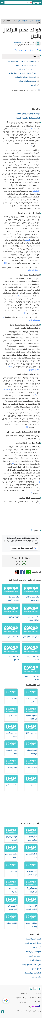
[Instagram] (30, 988)
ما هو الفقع (36, 968)
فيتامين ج (30, 128)
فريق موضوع (23, 1001)
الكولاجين (7, 389)
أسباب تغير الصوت (34, 955)
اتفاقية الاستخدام (35, 997)
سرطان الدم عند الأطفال (32, 943)
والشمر (37, 481)
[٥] (25, 313)
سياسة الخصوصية (21, 997)
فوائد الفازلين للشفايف (32, 972)
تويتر (17, 572)
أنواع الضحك (37, 947)
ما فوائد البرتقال (34, 270)
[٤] (5, 263)
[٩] (27, 427)
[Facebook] (39, 988)
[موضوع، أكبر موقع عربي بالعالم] (37, 3)
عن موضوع (23, 993)
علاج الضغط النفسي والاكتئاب (30, 964)
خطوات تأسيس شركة (33, 951)
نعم (24, 563)
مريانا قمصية (17, 42)
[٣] (6, 263)
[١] (31, 146)
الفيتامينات (36, 191)
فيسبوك (22, 572)
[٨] (22, 400)
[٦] (24, 313)
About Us (38, 1001)
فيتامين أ (17, 295)
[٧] (27, 369)
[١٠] (13, 464)
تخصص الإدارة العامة (33, 938)
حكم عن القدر (36, 977)
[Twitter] (35, 988)
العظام (27, 240)
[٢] (18, 208)
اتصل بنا (38, 993)
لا (18, 563)
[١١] (39, 504)
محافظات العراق (35, 960)
